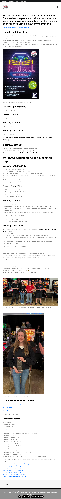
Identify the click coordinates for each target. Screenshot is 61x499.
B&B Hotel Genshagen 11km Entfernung (14, 474)
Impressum (4, 1)
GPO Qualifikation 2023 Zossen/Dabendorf (15, 404)
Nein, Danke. (26, 496)
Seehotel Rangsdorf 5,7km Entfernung (13, 470)
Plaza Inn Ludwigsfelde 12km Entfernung (14, 476)
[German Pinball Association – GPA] (5, 7)
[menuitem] (5, 1)
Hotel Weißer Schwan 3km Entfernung (13, 468)
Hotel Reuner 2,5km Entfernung (12, 466)
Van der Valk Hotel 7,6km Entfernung (13, 472)
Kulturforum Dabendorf (9, 430)
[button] (57, 1)
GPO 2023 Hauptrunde (9, 411)
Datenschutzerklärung (37, 496)
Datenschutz (11, 1)
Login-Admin (23, 1)
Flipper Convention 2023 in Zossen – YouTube (16, 27)
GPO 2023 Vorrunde (8, 407)
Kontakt (17, 1)
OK (19, 496)
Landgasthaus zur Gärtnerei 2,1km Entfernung (16, 464)
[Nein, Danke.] (59, 494)
